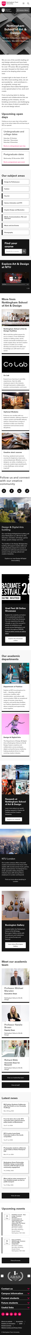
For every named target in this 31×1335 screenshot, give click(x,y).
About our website (6, 1321)
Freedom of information (8, 1323)
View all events (15, 1260)
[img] (6, 10)
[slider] (15, 284)
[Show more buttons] (27, 284)
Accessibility (19, 1321)
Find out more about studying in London (15, 880)
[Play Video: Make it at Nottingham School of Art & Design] (15, 277)
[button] (2, 1276)
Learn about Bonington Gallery (15, 945)
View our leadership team (15, 1078)
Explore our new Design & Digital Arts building (15, 559)
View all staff (15, 1085)
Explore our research (13, 819)
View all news (15, 1195)
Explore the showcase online (15, 639)
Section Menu (23, 10)
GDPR (20, 1323)
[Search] (24, 251)
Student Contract (6, 1325)
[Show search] (28, 3)
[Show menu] (23, 3)
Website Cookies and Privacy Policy (11, 1327)
